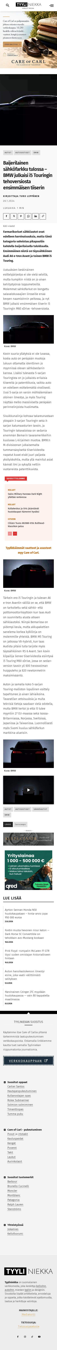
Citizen (12, 519)
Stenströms (14, 1209)
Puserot (12, 1147)
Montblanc (13, 1195)
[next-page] (15, 534)
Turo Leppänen (29, 196)
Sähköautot (40, 809)
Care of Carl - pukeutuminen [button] (24, 1129)
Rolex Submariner (18, 1100)
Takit (10, 1152)
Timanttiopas (15, 1109)
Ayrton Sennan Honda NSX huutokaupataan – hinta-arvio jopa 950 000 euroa (26, 913)
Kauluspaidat (15, 1138)
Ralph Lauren (15, 1204)
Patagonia (13, 1200)
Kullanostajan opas (19, 1095)
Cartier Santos (15, 1086)
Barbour (12, 1181)
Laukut (11, 1157)
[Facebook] (6, 216)
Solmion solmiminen (20, 1104)
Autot (8, 153)
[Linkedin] (35, 216)
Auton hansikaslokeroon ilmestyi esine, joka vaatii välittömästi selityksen (25, 975)
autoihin (9, 1289)
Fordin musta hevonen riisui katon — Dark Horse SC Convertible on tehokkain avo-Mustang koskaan (27, 934)
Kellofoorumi (15, 1233)
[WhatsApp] (28, 216)
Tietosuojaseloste (28, 1326)
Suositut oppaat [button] (17, 1082)
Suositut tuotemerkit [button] (20, 1177)
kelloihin (41, 1286)
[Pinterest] (21, 216)
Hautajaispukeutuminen (22, 1091)
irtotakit (23, 1134)
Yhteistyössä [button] (15, 1225)
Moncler (12, 1190)
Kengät (11, 1143)
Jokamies (12, 1229)
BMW (36, 153)
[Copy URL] (43, 216)
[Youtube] (39, 1337)
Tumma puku (15, 1114)
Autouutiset (23, 153)
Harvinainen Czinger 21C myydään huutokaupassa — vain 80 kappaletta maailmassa (27, 995)
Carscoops (20, 824)
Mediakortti (28, 1314)
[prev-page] (10, 534)
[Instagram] (25, 1337)
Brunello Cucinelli (18, 1186)
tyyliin (28, 1289)
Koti (5, 226)
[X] (13, 216)
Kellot (11, 490)
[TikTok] (32, 1337)
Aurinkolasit (14, 1161)
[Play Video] (28, 790)
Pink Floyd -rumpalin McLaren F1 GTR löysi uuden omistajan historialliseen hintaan (27, 954)
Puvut (10, 1134)
